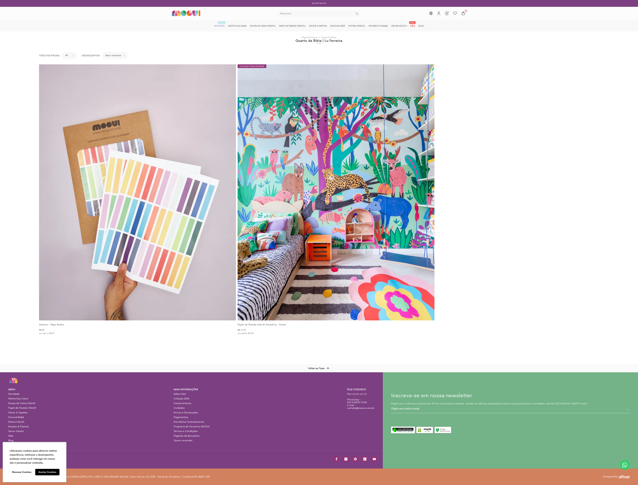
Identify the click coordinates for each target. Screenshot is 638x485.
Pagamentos (181, 417)
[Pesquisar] (319, 13)
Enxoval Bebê (16, 417)
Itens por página (49, 55)
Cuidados (179, 407)
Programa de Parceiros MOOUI (192, 426)
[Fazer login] (439, 13)
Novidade (13, 393)
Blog (10, 440)
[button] (69, 55)
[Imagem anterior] (44, 192)
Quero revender (183, 440)
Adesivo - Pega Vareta (51, 324)
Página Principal (309, 37)
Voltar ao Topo (316, 368)
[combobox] (316, 13)
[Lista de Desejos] (455, 13)
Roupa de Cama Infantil (21, 403)
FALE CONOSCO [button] (356, 389)
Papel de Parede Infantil (22, 407)
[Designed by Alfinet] (624, 476)
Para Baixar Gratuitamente (189, 421)
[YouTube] (374, 459)
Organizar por (90, 55)
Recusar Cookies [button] (21, 472)
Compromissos (182, 403)
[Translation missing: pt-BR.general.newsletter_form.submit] (627, 409)
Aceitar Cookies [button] (47, 472)
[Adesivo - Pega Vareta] (137, 192)
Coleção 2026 (181, 398)
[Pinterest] (355, 459)
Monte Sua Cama (18, 398)
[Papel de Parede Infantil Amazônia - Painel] (336, 192)
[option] (319, 3)
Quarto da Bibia (328, 37)
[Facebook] (336, 459)
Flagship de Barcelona (186, 435)
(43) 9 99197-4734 (357, 402)
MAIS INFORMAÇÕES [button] (186, 389)
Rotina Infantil (16, 421)
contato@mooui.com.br (360, 408)
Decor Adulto (16, 431)
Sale (10, 435)
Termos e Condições (186, 431)
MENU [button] (11, 389)
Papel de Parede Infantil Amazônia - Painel (262, 324)
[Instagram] (345, 459)
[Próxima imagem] (231, 192)
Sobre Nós (180, 393)
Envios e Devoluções (186, 412)
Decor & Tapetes (18, 412)
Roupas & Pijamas (18, 426)
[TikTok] (364, 459)
